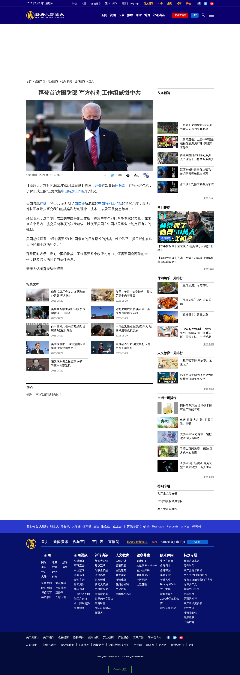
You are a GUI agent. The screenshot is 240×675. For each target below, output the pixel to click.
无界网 (162, 644)
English (145, 526)
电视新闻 (53, 81)
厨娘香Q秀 (166, 593)
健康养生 (143, 555)
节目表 (98, 542)
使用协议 (93, 637)
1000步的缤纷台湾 (169, 601)
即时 (139, 15)
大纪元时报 (67, 644)
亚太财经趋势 (82, 603)
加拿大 (54, 526)
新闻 (104, 15)
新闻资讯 (60, 542)
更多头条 (208, 198)
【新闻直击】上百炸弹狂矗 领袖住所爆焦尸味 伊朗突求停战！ (197, 143)
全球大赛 (61, 597)
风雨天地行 (190, 598)
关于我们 (48, 637)
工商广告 (189, 622)
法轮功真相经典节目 (170, 501)
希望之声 (98, 644)
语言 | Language (130, 3)
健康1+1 (141, 560)
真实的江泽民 (192, 589)
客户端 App (154, 637)
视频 (113, 15)
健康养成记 (143, 575)
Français (158, 526)
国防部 (120, 185)
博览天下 (46, 592)
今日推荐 (164, 207)
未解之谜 (121, 560)
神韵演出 (46, 597)
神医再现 (141, 579)
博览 (147, 15)
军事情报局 (101, 589)
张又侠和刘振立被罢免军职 (197, 184)
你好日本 (165, 565)
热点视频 (61, 583)
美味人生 (165, 579)
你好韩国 (165, 570)
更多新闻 (208, 344)
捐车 (179, 3)
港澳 (54, 562)
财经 (54, 571)
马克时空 (100, 603)
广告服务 (123, 637)
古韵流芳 (121, 570)
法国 (96, 526)
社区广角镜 (80, 598)
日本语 (184, 526)
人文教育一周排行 (170, 353)
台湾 (54, 566)
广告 (160, 3)
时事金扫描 (101, 570)
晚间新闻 (79, 575)
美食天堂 (165, 575)
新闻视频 (81, 555)
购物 (188, 3)
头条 (121, 15)
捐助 (169, 3)
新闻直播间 (180, 15)
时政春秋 (100, 575)
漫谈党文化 (190, 612)
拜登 (98, 185)
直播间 (113, 542)
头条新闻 (164, 93)
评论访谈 (159, 15)
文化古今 (121, 589)
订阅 (197, 542)
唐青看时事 (101, 593)
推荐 (130, 15)
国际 (43, 562)
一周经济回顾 (82, 593)
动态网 (150, 644)
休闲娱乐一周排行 (170, 278)
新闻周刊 (79, 584)
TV (195, 15)
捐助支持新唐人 (137, 542)
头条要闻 (46, 583)
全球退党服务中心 (118, 644)
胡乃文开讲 (143, 570)
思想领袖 (100, 579)
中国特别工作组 (73, 191)
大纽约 (43, 526)
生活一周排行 (167, 398)
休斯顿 (87, 526)
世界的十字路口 (104, 598)
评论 (43, 571)
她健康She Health (147, 565)
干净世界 (83, 644)
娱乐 (65, 562)
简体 (114, 3)
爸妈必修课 (122, 584)
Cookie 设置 (120, 669)
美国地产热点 (123, 593)
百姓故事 (189, 607)
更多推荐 (208, 269)
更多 (191, 644)
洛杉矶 (65, 526)
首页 (29, 81)
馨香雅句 (121, 575)
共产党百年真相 (167, 509)
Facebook (199, 3)
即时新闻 (46, 587)
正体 (107, 3)
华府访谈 (79, 589)
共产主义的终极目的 (195, 575)
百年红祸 (189, 593)
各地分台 (96, 3)
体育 (65, 566)
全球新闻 (67, 81)
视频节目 (39, 81)
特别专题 (164, 486)
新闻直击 (79, 579)
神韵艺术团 (49, 644)
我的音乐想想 (168, 607)
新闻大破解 (101, 584)
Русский (172, 526)
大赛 (84, 3)
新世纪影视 (177, 644)
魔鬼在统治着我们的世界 (198, 579)
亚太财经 (79, 607)
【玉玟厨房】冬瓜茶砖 (194, 285)
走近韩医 (141, 584)
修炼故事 (189, 617)
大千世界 (165, 589)
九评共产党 (190, 584)
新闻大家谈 (101, 560)
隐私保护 (78, 637)
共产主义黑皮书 (167, 493)
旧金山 (105, 526)
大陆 (43, 576)
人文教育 (122, 555)
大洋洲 (76, 526)
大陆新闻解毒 (103, 607)
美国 (43, 566)
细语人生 (100, 612)
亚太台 (117, 526)
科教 (54, 576)
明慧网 (138, 644)
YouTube (212, 3)
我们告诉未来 (192, 560)
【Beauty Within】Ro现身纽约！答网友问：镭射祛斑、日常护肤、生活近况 (196, 332)
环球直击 (79, 565)
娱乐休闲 (167, 555)
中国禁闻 (79, 570)
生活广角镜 (166, 560)
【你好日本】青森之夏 (194, 314)
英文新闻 (148, 3)
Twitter (205, 3)
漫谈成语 (121, 579)
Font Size (136, 174)
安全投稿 (108, 637)
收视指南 (63, 637)
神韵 (74, 3)
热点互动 (100, 565)
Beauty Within (168, 584)
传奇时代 (189, 565)
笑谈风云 (121, 565)
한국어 (196, 526)
